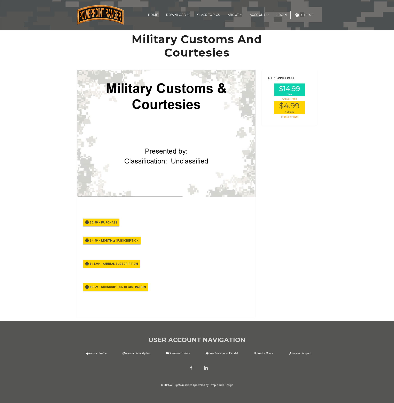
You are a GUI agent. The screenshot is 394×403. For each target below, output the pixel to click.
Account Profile (97, 353)
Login (281, 15)
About (233, 15)
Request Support (301, 353)
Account (257, 15)
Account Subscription (137, 353)
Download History (179, 353)
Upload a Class (263, 353)
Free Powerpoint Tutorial (223, 353)
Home (153, 15)
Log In (113, 308)
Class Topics (208, 15)
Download (176, 15)
